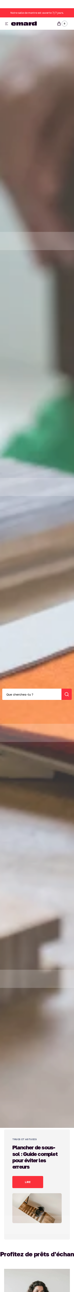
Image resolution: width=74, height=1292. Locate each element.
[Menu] (6, 23)
